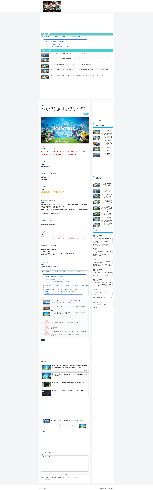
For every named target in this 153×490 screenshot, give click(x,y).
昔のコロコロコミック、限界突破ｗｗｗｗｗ (54, 44)
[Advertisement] (77, 24)
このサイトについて (44, 488)
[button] (112, 120)
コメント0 (86, 113)
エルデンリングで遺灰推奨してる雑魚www (54, 41)
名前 (42, 454)
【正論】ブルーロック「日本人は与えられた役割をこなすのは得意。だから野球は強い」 (65, 39)
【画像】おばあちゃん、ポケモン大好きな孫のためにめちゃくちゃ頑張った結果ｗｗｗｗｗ (66, 285)
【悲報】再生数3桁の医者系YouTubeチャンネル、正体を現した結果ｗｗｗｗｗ (63, 289)
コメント (43, 459)
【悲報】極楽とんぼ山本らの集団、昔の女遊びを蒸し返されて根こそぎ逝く (62, 294)
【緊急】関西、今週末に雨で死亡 (52, 296)
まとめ (43, 105)
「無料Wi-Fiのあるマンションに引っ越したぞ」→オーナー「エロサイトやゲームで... (64, 36)
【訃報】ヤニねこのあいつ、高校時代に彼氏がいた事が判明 (58, 291)
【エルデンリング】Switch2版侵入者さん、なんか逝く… (57, 46)
